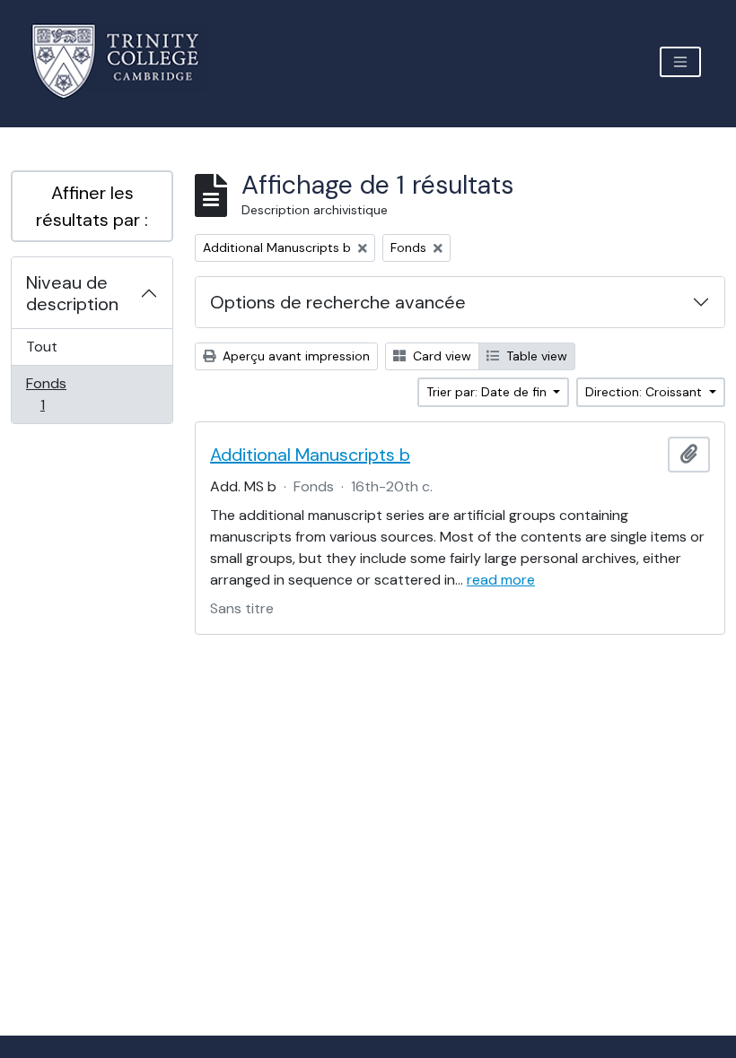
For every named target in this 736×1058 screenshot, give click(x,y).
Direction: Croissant (645, 392)
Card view (440, 356)
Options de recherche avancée (338, 302)
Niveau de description (72, 293)
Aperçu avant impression (294, 356)
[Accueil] (126, 61)
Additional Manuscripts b (310, 454)
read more (501, 579)
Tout (41, 346)
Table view (535, 356)
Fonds (62, 393)
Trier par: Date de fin (488, 392)
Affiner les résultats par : (92, 206)
